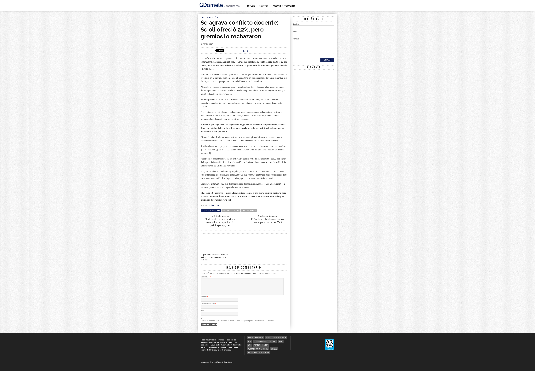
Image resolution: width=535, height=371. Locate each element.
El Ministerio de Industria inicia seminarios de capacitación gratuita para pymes (220, 222)
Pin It (245, 50)
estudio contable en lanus (276, 337)
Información (209, 17)
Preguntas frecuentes (284, 6)
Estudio (251, 6)
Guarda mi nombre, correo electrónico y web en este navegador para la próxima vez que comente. (238, 321)
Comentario (206, 277)
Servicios (263, 6)
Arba (281, 341)
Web (202, 311)
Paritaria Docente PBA (230, 210)
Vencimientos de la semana (258, 349)
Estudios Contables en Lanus (265, 341)
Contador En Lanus (255, 337)
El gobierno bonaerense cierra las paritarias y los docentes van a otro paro (214, 257)
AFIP (249, 341)
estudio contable (261, 345)
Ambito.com (213, 205)
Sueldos (274, 349)
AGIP (249, 345)
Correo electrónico (208, 304)
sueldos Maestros (249, 210)
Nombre (204, 297)
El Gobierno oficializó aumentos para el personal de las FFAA (267, 221)
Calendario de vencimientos (258, 352)
